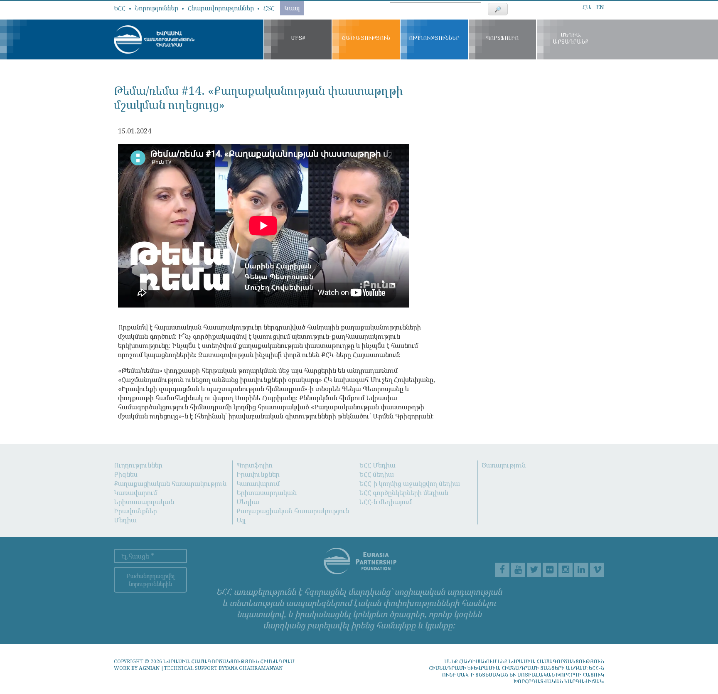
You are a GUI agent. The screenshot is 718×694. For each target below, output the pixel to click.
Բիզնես (126, 474)
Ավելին (565, 4)
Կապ (292, 8)
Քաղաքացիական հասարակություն (170, 483)
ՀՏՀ (269, 8)
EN (600, 7)
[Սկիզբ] (154, 38)
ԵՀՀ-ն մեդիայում (385, 501)
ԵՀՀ (119, 8)
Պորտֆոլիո (254, 465)
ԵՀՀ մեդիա (376, 474)
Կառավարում (135, 492)
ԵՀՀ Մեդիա (377, 465)
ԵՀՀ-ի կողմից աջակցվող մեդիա (409, 483)
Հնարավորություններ (221, 8)
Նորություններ (156, 8)
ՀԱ (587, 7)
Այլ (241, 519)
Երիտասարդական (144, 501)
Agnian (149, 668)
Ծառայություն (504, 465)
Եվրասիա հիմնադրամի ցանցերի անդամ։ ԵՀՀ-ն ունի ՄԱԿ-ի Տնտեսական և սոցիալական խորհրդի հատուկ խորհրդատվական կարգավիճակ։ (523, 674)
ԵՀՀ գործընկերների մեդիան (403, 492)
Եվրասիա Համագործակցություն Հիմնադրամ (228, 661)
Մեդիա (125, 519)
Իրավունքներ (135, 510)
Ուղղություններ (138, 465)
